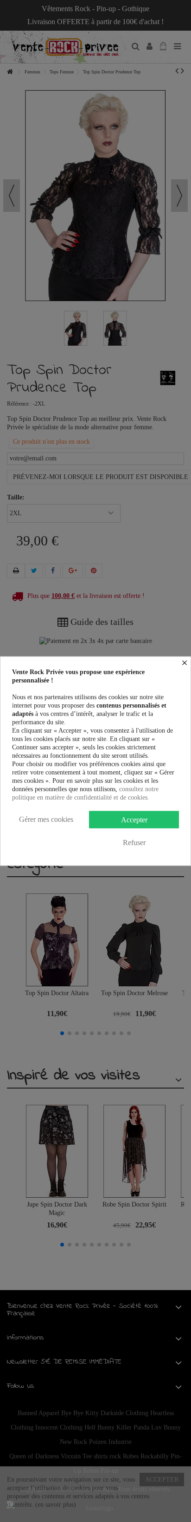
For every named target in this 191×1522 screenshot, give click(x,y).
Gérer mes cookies (46, 819)
